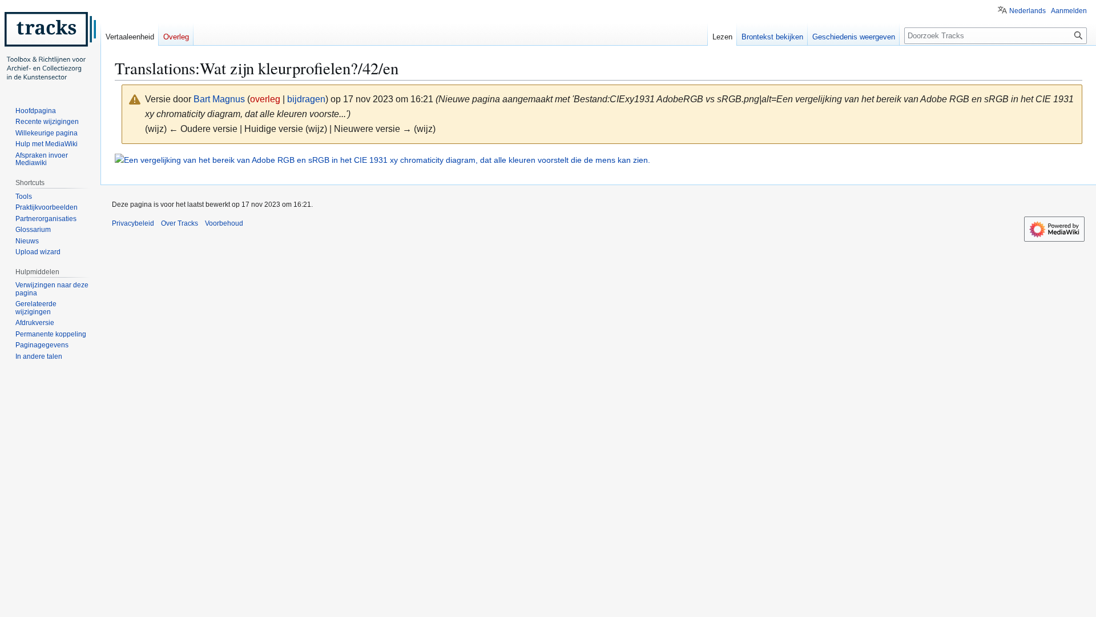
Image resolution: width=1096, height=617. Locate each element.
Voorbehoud (224, 223)
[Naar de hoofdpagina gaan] (50, 45)
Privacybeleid (133, 223)
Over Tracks (179, 223)
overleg (265, 99)
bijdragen (306, 99)
